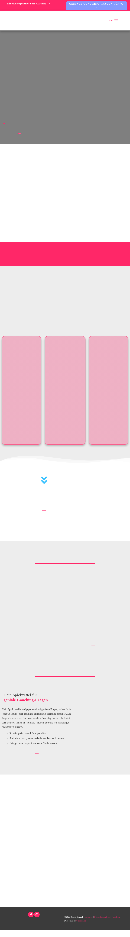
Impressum (88, 917)
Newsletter (116, 917)
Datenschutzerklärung (102, 917)
